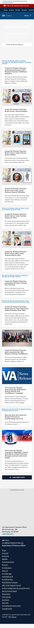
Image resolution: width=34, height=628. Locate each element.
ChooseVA (5, 553)
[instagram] (15, 524)
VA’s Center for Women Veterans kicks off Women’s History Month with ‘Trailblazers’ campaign (15, 390)
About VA (5, 571)
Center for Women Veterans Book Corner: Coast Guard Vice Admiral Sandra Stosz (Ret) (17, 308)
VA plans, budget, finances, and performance (16, 588)
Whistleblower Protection (10, 582)
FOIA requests (6, 597)
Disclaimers (5, 600)
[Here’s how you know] (17, 2)
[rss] (9, 524)
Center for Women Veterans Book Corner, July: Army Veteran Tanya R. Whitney (15, 190)
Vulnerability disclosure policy (11, 606)
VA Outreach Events (8, 562)
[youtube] (3, 524)
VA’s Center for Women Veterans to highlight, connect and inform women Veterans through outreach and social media (16, 454)
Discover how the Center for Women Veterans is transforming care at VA (16, 417)
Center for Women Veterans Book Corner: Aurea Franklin (16, 110)
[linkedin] (19, 524)
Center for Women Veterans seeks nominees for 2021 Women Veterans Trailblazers (16, 352)
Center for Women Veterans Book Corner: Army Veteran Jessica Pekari (15, 153)
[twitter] (6, 524)
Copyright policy (7, 609)
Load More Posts (18, 477)
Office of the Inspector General (11, 585)
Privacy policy (6, 594)
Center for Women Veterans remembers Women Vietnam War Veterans (16, 283)
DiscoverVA (5, 556)
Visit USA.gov (12, 617)
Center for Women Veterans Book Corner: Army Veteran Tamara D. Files (15, 216)
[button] (17, 5)
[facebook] (12, 524)
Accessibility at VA (7, 577)
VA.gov (4, 550)
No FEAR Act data (7, 580)
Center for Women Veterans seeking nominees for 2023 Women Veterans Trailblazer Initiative (16, 71)
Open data (5, 603)
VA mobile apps (7, 574)
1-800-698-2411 (7, 534)
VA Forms (5, 565)
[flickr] (22, 524)
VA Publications (7, 568)
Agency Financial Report (9, 591)
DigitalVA (5, 559)
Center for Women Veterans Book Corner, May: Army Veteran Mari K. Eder (15, 253)
